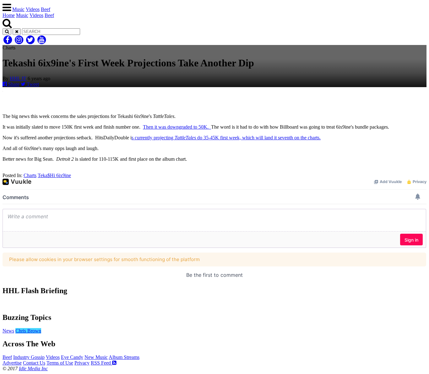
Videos (33, 9)
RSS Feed (101, 363)
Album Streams (124, 357)
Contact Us (34, 363)
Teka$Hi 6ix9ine (54, 175)
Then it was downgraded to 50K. (177, 127)
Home (9, 15)
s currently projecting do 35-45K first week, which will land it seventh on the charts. (226, 137)
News (8, 330)
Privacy (82, 363)
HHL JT (18, 78)
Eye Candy (72, 357)
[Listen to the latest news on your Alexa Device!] (214, 304)
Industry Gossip (29, 357)
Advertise (12, 363)
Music (18, 9)
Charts (30, 175)
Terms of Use (59, 363)
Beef (45, 9)
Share (13, 84)
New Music (96, 357)
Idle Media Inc (33, 368)
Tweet (32, 84)
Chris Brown (28, 330)
